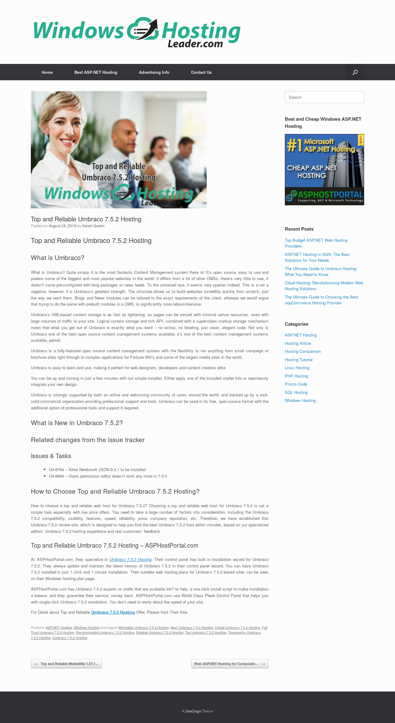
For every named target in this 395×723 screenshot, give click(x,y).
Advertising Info (154, 72)
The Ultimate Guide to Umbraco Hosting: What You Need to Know (321, 271)
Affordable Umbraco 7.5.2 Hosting (143, 627)
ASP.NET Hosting (59, 627)
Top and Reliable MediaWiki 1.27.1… (66, 663)
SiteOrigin (193, 710)
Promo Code (296, 384)
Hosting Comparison (303, 351)
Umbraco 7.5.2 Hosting (131, 559)
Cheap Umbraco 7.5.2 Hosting (237, 627)
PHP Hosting (296, 376)
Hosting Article (298, 343)
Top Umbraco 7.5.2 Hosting (205, 632)
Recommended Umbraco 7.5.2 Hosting (105, 632)
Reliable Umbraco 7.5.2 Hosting (159, 632)
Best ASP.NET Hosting (95, 72)
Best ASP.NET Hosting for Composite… (229, 663)
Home (47, 72)
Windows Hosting (87, 627)
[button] (355, 72)
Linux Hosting (297, 367)
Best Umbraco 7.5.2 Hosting (192, 627)
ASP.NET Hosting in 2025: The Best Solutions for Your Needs (317, 257)
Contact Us (201, 72)
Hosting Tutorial (299, 359)
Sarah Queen (93, 225)
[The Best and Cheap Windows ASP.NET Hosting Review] (137, 32)
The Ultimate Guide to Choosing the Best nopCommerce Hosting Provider (321, 300)
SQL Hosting (296, 392)
